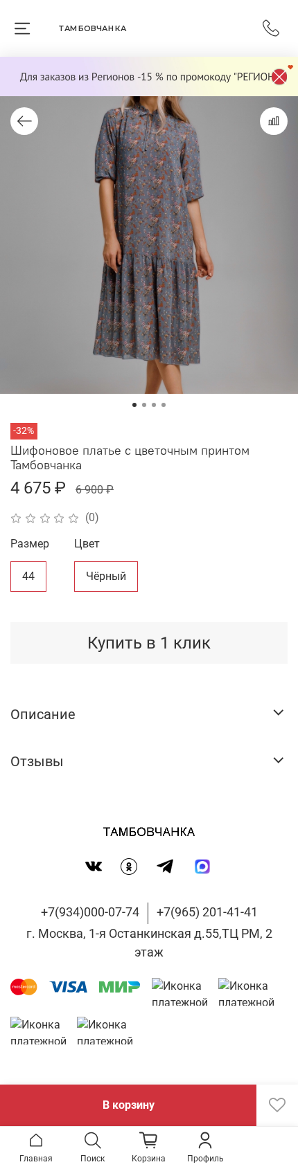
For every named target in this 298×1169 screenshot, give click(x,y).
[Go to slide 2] (144, 405)
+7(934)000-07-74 (90, 912)
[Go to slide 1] (134, 405)
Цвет (87, 543)
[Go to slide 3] (154, 405)
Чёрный (106, 576)
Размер (29, 543)
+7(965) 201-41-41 (207, 912)
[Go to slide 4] (163, 405)
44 (28, 576)
